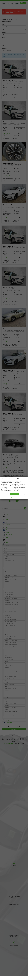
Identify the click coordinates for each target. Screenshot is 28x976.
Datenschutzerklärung (6, 497)
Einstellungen (23, 494)
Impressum (16, 497)
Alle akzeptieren (14, 494)
